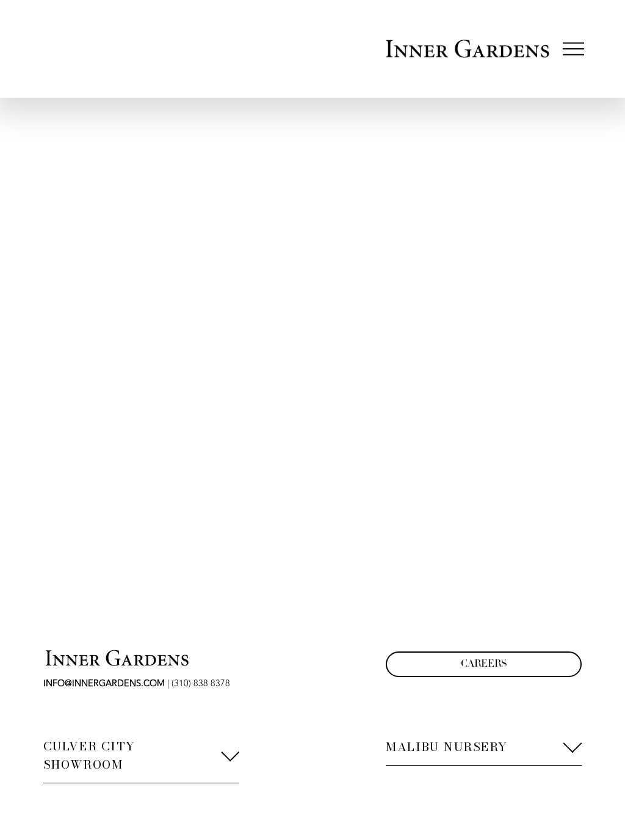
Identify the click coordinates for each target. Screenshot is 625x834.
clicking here (209, 198)
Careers (484, 664)
